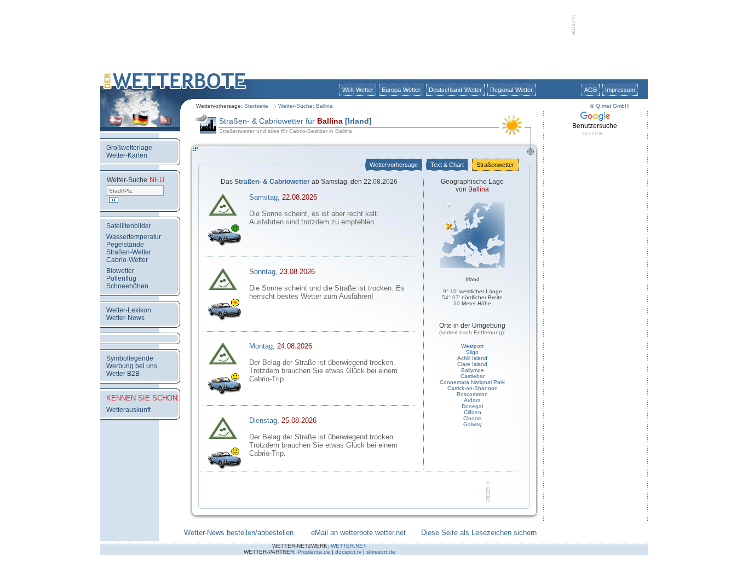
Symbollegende (129, 358)
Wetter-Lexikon (128, 310)
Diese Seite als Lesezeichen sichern (479, 533)
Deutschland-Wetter (455, 89)
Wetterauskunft (128, 410)
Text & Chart (447, 164)
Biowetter (120, 271)
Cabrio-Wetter (127, 260)
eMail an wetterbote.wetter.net (358, 533)
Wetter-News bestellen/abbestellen (239, 533)
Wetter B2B (123, 374)
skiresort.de (380, 552)
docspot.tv (348, 552)
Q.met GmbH (612, 106)
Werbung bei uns (131, 366)
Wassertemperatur (133, 237)
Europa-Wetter (401, 89)
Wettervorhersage (393, 164)
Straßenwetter (495, 164)
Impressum (620, 89)
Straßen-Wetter (128, 252)
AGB (590, 89)
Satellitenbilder (128, 226)
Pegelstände (125, 244)
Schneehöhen (127, 286)
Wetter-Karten (126, 155)
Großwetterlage (129, 148)
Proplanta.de (313, 552)
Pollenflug (121, 278)
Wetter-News (125, 318)
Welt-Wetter (357, 89)
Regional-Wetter (511, 89)
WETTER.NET (348, 546)
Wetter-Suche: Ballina (305, 106)
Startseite (256, 106)
